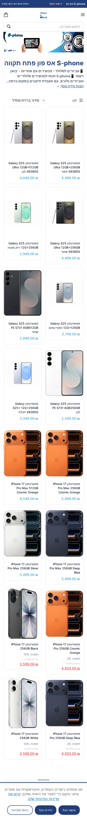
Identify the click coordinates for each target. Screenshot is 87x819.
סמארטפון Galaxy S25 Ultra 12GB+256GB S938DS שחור (65, 247)
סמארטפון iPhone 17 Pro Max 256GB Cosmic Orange (66, 488)
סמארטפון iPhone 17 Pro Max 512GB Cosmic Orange (24, 488)
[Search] (8, 26)
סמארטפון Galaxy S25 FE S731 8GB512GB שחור (23, 328)
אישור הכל (69, 810)
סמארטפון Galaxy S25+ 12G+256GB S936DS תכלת (25, 408)
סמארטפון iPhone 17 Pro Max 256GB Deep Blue (65, 568)
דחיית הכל (45, 810)
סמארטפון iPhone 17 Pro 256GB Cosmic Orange (66, 648)
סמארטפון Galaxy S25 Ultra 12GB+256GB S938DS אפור (65, 167)
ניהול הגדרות (20, 810)
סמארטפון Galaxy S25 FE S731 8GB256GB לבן (65, 408)
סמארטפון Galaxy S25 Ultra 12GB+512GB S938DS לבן (23, 167)
